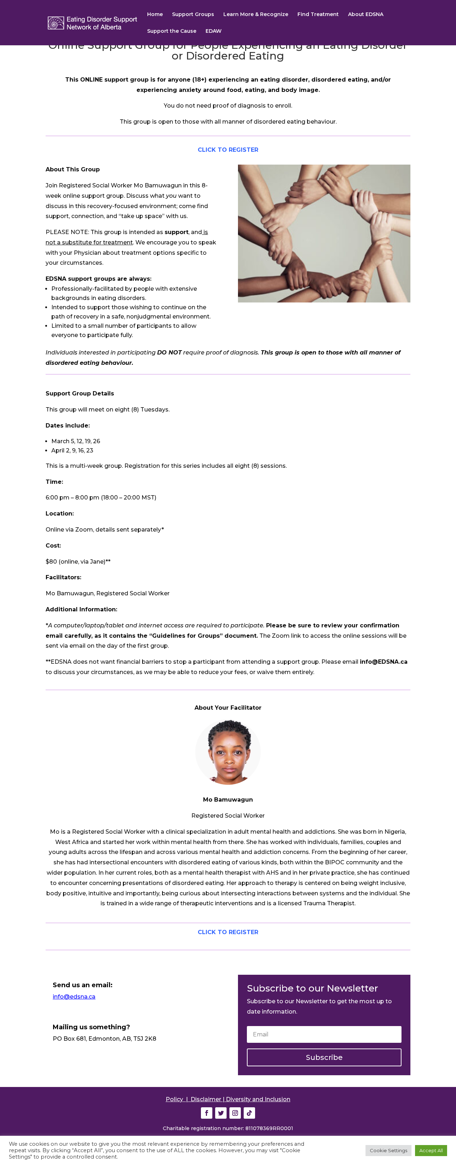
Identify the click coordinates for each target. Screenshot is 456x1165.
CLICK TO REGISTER (228, 149)
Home (155, 14)
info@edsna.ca (74, 996)
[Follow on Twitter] (221, 1113)
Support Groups (193, 14)
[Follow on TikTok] (249, 1113)
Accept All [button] (431, 1150)
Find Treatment (318, 14)
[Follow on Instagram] (235, 1113)
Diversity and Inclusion (258, 1099)
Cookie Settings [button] (388, 1150)
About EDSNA (365, 14)
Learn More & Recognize (255, 14)
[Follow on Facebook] (206, 1113)
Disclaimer (206, 1099)
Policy (174, 1099)
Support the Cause (171, 31)
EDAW (214, 31)
